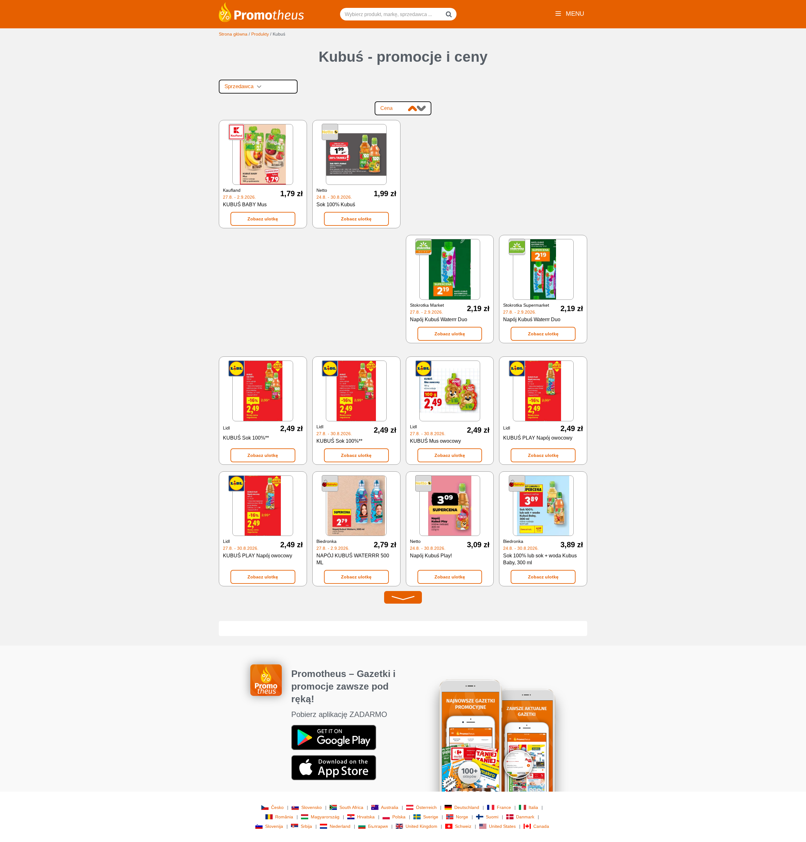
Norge (462, 816)
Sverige (430, 816)
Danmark (525, 816)
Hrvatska (366, 816)
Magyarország (325, 816)
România (284, 816)
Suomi (492, 816)
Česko (277, 807)
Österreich (426, 807)
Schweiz (463, 826)
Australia (389, 807)
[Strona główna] (261, 11)
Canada (541, 826)
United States (502, 826)
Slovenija (274, 826)
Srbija (306, 826)
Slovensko (311, 807)
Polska (399, 816)
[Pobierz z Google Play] (333, 737)
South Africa (351, 807)
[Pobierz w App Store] (333, 767)
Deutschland (466, 807)
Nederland (340, 826)
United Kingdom (421, 826)
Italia (533, 807)
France (504, 807)
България (378, 826)
